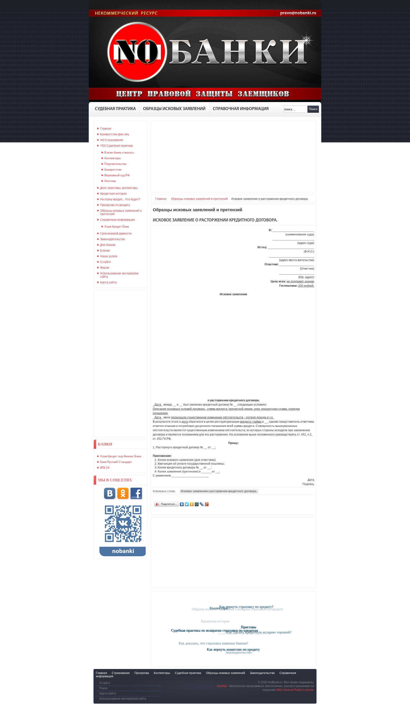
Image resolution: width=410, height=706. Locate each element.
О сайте (104, 683)
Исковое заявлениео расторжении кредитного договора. (219, 491)
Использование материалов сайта (122, 698)
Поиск (313, 109)
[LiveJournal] (201, 504)
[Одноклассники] (191, 504)
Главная (160, 199)
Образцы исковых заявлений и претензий (199, 199)
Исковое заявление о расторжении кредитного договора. (215, 220)
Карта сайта (107, 693)
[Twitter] (186, 504)
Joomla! (222, 686)
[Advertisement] (121, 363)
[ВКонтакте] (181, 504)
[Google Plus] (206, 504)
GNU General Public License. (295, 690)
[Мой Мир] (196, 504)
